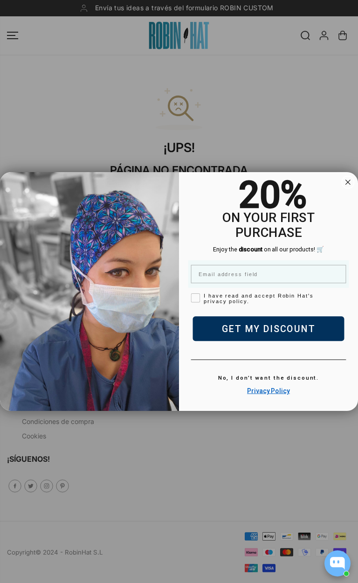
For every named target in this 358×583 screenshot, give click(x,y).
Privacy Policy (268, 391)
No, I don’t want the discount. (268, 378)
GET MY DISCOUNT (269, 328)
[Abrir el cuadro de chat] (337, 563)
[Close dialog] (348, 182)
